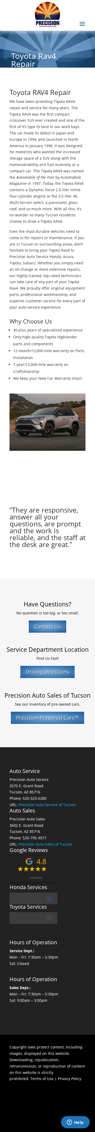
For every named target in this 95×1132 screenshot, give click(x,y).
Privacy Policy (69, 1078)
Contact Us (47, 626)
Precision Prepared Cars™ (47, 717)
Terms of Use (42, 1078)
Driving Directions (47, 671)
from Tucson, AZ (35, 553)
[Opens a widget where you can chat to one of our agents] (75, 1122)
